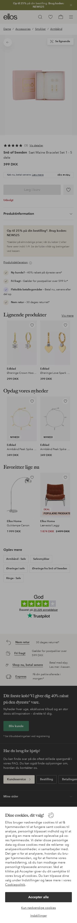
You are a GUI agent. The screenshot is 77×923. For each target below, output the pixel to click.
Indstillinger (38, 915)
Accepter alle (38, 897)
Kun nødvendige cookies (38, 908)
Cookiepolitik (15, 885)
